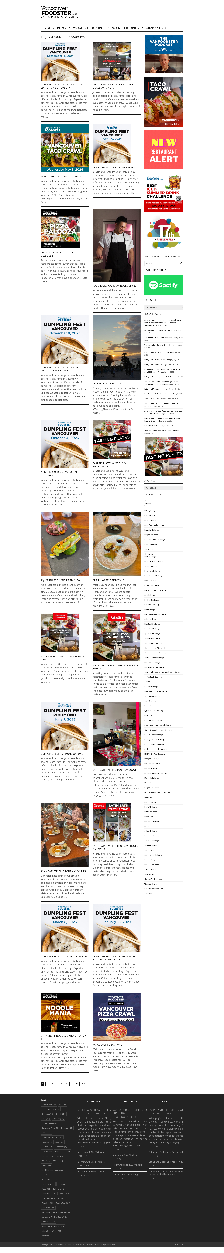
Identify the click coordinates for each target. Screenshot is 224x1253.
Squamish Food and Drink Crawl (61, 580)
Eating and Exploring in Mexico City (157, 389)
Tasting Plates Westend (108, 383)
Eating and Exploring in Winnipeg (157, 360)
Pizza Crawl (148, 816)
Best (56, 1109)
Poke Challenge (150, 619)
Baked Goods (49, 1104)
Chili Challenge (150, 556)
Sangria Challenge (151, 840)
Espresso (47, 1142)
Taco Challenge (150, 869)
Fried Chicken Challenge (153, 576)
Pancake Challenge (152, 605)
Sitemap (147, 503)
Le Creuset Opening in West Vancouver (159, 330)
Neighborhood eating (52, 1170)
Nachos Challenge (151, 600)
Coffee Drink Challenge (153, 677)
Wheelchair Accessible (53, 1226)
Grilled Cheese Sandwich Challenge (158, 730)
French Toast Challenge (153, 720)
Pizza (46, 1189)
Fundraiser (61, 1147)
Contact (147, 682)
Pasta (61, 1184)
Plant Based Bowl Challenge (155, 614)
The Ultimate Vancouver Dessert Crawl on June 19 (113, 86)
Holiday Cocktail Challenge (154, 739)
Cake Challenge (150, 544)
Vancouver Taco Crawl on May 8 (61, 176)
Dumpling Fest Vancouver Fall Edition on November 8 (60, 369)
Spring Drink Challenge (153, 855)
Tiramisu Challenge (151, 884)
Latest (47, 28)
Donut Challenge (151, 706)
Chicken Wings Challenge (154, 657)
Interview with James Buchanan (97, 1109)
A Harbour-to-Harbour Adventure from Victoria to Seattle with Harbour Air (172, 1173)
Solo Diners (48, 1198)
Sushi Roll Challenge (152, 638)
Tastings (61, 28)
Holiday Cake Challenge (153, 735)
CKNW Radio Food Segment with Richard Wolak (162, 672)
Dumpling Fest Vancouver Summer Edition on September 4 (62, 86)
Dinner (46, 1132)
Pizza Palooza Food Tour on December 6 (59, 254)
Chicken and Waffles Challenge (156, 648)
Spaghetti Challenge (152, 633)
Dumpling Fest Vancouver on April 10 (116, 167)
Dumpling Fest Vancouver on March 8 (65, 956)
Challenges (148, 554)
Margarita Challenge (152, 763)
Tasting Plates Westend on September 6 (110, 465)
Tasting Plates (149, 874)
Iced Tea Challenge (151, 585)
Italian (46, 1161)
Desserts (66, 1128)
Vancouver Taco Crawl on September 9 (159, 337)
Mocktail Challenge (151, 778)
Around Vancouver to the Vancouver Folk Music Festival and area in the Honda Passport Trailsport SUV (162, 322)
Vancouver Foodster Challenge (56, 1212)
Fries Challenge (150, 580)
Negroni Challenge (151, 787)
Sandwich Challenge (152, 836)
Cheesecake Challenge (153, 643)
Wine (45, 1231)
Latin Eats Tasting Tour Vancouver (116, 769)
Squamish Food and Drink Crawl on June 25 (115, 667)
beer (46, 1109)
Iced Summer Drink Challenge (155, 749)
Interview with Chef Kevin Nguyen (93, 1142)
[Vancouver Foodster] (60, 16)
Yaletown (47, 1236)
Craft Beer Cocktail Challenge (155, 691)
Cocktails (58, 1118)
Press (146, 826)
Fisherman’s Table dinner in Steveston (159, 352)
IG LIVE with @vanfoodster (154, 754)
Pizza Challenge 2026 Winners (127, 1164)
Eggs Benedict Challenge (154, 710)
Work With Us (149, 893)
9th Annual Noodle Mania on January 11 (65, 1037)
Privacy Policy (149, 510)
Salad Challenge (150, 831)
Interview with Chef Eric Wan (90, 1152)
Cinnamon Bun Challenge (154, 667)
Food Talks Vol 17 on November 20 (114, 285)
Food (59, 1142)
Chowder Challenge (152, 662)
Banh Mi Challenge (151, 515)
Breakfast (47, 1114)
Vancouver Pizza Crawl (107, 1044)
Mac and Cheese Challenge (155, 590)
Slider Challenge (150, 845)
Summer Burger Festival (153, 860)
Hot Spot (47, 1156)
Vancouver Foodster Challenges (89, 28)
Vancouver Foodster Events (125, 28)
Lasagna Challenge (151, 759)
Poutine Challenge (151, 821)
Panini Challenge (151, 802)
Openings (148, 797)
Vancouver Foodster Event (54, 1217)
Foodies (47, 1147)
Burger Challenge (151, 535)
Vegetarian (48, 1221)
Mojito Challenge (151, 783)
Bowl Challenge (150, 520)
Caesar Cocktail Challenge (154, 539)
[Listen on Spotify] (163, 295)
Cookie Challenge (151, 686)
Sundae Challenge (151, 864)
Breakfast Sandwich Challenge (156, 525)
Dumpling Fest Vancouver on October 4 (59, 474)
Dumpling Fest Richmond (108, 580)
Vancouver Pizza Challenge (126, 1174)
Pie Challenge (149, 609)
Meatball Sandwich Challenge (156, 773)
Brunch (60, 1114)
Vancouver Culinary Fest (153, 889)
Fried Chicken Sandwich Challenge (157, 725)
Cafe (46, 1118)
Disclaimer (148, 506)
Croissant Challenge (152, 696)
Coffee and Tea (49, 1123)
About (146, 500)
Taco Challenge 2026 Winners (155, 398)
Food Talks (148, 715)
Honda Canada (62, 1151)
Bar (62, 1104)
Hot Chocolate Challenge (154, 744)
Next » (85, 1084)
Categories (148, 549)
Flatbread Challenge (152, 571)
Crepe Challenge (151, 566)
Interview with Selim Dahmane (91, 1171)
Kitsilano (58, 1161)
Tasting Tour (63, 1203)
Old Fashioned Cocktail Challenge (157, 792)
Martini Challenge (151, 768)
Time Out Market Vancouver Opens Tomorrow (162, 430)
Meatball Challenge (152, 595)
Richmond (58, 1189)
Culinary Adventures (156, 28)
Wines (56, 1231)
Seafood (64, 1193)
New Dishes (48, 1175)
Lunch (46, 1165)
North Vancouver (50, 1179)
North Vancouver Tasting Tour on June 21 (63, 658)
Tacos (62, 1198)
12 (77, 1084)
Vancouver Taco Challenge (154, 426)
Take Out (47, 1203)
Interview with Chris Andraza (91, 1161)
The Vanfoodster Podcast (154, 879)
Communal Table (50, 1128)
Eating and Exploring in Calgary (156, 364)
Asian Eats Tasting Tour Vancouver (64, 871)
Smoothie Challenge (152, 629)
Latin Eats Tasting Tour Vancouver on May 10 (115, 847)
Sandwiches (48, 1193)
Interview (61, 1156)
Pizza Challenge (150, 812)
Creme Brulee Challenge (153, 561)
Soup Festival (149, 850)
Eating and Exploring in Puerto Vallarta (159, 377)
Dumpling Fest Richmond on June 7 (63, 753)
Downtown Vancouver (52, 1137)
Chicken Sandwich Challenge (155, 653)
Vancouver (48, 1207)
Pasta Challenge (150, 807)
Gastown (47, 1151)
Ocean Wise (48, 1184)
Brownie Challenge (151, 530)
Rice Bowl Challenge (152, 624)
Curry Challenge (150, 701)
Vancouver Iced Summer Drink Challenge (160, 345)
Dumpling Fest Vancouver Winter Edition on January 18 (114, 958)
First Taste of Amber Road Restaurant (159, 394)
